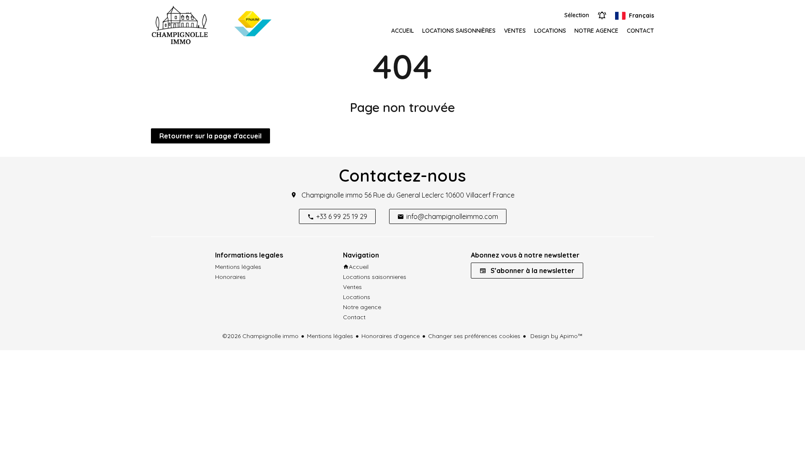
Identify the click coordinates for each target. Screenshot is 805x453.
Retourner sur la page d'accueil (210, 136)
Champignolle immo (332, 195)
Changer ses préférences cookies (474, 336)
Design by (556, 336)
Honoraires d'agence (390, 336)
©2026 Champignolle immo (260, 336)
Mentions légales (330, 336)
